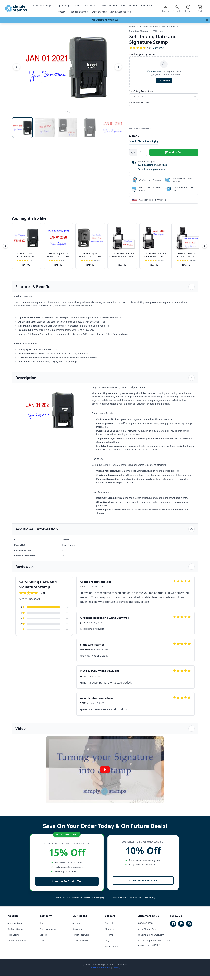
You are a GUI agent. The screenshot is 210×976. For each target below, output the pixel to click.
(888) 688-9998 (145, 923)
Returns (109, 934)
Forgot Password (80, 934)
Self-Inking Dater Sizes (142, 91)
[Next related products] (204, 246)
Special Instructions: (139, 102)
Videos (43, 934)
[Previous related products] (5, 246)
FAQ (107, 940)
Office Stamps (129, 5)
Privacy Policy (149, 897)
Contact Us (110, 923)
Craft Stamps (99, 11)
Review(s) (158, 48)
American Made (48, 928)
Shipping (109, 928)
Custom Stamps (108, 5)
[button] (16, 67)
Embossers (147, 5)
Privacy (116, 967)
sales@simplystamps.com (151, 934)
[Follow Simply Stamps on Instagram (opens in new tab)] (189, 924)
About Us (44, 923)
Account (76, 923)
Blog (42, 940)
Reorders (77, 928)
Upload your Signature (142, 54)
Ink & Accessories (120, 11)
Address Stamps (42, 5)
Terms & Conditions (100, 967)
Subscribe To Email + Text (67, 881)
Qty (133, 152)
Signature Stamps (85, 5)
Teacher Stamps (78, 11)
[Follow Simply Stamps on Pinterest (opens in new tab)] (181, 924)
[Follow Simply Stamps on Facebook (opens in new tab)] (173, 924)
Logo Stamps (63, 5)
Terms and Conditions (132, 897)
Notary (61, 11)
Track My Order (80, 940)
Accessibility (111, 946)
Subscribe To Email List (143, 880)
